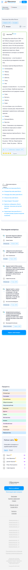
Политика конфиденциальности (14, 553)
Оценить (15, 153)
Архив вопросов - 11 (14, 544)
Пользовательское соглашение (14, 551)
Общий (11, 450)
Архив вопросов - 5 (14, 530)
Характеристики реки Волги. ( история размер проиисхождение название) (14, 213)
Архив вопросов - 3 (14, 524)
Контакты (14, 511)
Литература (6, 243)
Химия (5, 414)
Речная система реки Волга (12, 188)
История (5, 258)
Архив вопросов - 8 (14, 536)
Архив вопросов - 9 (14, 540)
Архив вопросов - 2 (14, 522)
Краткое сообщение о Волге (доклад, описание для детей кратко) (13, 206)
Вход (24, 1)
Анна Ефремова (11, 458)
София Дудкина (11, 468)
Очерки (14, 501)
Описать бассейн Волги (11, 198)
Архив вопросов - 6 (14, 532)
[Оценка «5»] (10, 154)
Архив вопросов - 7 (14, 534)
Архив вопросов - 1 (14, 520)
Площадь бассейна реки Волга (13, 194)
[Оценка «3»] (7, 154)
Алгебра (5, 426)
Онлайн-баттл (14, 507)
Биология (5, 408)
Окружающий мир (8, 405)
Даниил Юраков (11, 461)
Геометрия (6, 429)
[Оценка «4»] (8, 154)
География (15, 22)
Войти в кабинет (14, 488)
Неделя (6, 450)
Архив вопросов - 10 (14, 542)
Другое (5, 411)
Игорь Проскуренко (12, 464)
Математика (6, 417)
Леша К (8, 455)
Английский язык (7, 423)
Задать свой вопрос (14, 332)
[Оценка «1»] (3, 154)
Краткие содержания (14, 498)
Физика (5, 420)
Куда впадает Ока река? (11, 201)
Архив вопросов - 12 (14, 546)
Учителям (14, 513)
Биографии (14, 496)
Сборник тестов (14, 505)
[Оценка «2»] (5, 154)
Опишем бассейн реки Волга (12, 191)
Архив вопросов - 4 (14, 526)
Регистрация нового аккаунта (14, 492)
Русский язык (6, 399)
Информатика (7, 432)
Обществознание (8, 326)
